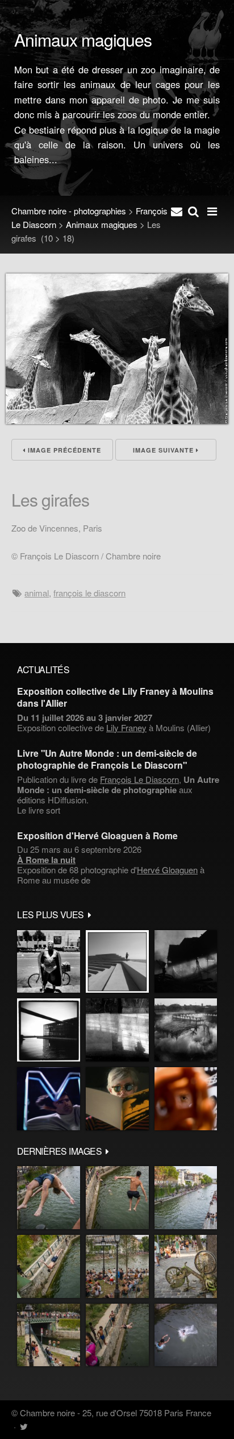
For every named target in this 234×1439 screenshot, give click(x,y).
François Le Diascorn (89, 593)
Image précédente (63, 450)
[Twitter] (23, 1426)
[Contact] (176, 211)
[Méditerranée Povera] (117, 961)
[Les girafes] (117, 420)
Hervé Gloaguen (167, 870)
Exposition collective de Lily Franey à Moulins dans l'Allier (115, 697)
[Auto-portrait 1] (117, 1029)
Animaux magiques (101, 224)
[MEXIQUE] (48, 961)
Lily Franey (126, 727)
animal (36, 593)
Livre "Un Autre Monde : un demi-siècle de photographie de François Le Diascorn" (107, 759)
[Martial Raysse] (48, 1098)
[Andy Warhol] (117, 1098)
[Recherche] (193, 211)
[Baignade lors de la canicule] (48, 1197)
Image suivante (164, 450)
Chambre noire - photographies (68, 211)
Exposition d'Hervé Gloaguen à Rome (97, 835)
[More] (89, 914)
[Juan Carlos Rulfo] (185, 1098)
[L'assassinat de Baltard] (185, 961)
